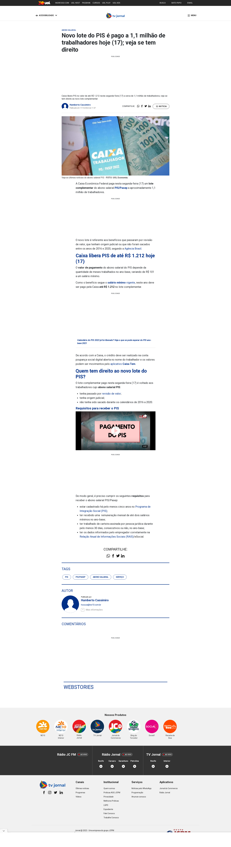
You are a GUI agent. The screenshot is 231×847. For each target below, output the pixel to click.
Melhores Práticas (111, 801)
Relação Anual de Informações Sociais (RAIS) (107, 536)
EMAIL (190, 3)
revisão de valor (111, 393)
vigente (121, 282)
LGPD (106, 805)
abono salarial (100, 577)
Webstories (79, 687)
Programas (80, 792)
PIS (66, 577)
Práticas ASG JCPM (112, 792)
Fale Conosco (109, 813)
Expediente (108, 809)
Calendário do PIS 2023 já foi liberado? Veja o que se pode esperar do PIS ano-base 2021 (114, 341)
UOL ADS (116, 3)
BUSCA (163, 3)
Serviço (120, 577)
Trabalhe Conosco (111, 817)
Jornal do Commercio (168, 788)
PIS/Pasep (80, 577)
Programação (137, 792)
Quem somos (109, 788)
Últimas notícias (82, 788)
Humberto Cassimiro (80, 105)
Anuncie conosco (139, 797)
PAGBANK (86, 3)
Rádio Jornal (164, 792)
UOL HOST (75, 3)
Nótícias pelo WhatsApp (141, 788)
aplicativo (122, 364)
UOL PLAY (106, 3)
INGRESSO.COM (62, 3)
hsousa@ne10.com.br (91, 605)
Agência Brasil (132, 248)
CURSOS (96, 3)
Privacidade (108, 797)
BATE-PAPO (176, 3)
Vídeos (78, 797)
